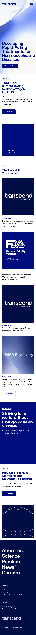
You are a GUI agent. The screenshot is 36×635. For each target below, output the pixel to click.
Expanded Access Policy (11, 609)
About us (12, 551)
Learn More (9, 112)
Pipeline (11, 562)
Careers (11, 573)
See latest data (10, 66)
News (8, 567)
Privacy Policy (7, 607)
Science (11, 556)
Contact (5, 592)
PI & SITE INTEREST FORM (12, 594)
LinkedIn (5, 590)
